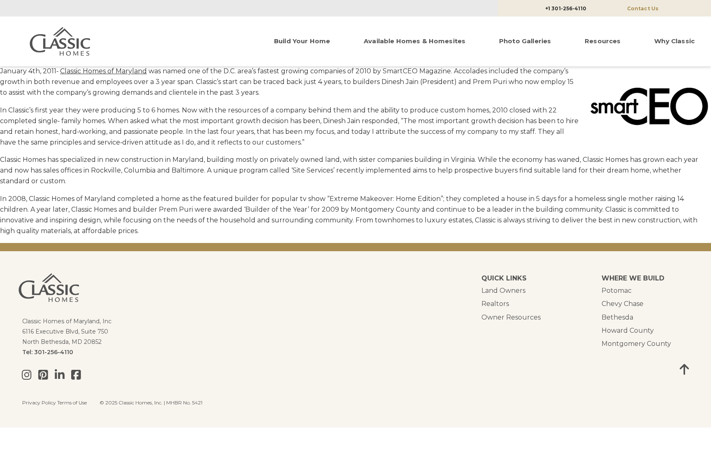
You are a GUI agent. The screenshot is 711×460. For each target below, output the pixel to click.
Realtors (495, 304)
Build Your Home (302, 41)
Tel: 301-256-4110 (47, 352)
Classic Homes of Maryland (103, 71)
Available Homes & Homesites (414, 41)
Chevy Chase (623, 304)
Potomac (617, 290)
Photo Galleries (525, 41)
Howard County (628, 330)
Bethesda (617, 317)
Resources (602, 41)
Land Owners (503, 290)
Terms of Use (72, 402)
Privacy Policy (39, 402)
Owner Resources (511, 317)
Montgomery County (636, 344)
